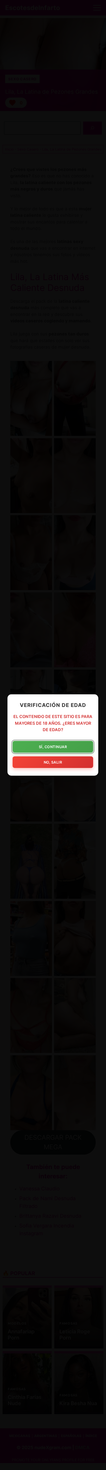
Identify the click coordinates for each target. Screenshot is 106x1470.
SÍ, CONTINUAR (53, 747)
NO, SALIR (53, 762)
